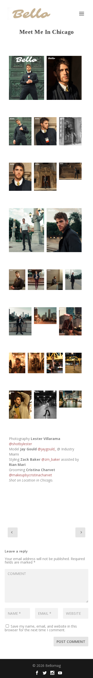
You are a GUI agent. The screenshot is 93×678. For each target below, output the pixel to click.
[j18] (70, 321)
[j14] (64, 230)
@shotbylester (20, 443)
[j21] (55, 279)
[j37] (70, 171)
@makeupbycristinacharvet (30, 475)
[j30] (20, 177)
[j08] (73, 363)
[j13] (45, 405)
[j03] (20, 405)
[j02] (17, 363)
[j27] (70, 131)
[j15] (26, 230)
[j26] (64, 78)
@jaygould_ (47, 449)
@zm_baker (50, 459)
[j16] (73, 279)
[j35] (45, 315)
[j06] (36, 363)
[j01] (26, 78)
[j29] (45, 131)
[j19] (20, 321)
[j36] (70, 399)
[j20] (36, 279)
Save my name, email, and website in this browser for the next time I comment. (41, 628)
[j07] (55, 363)
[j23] (17, 279)
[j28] (45, 177)
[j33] (20, 131)
